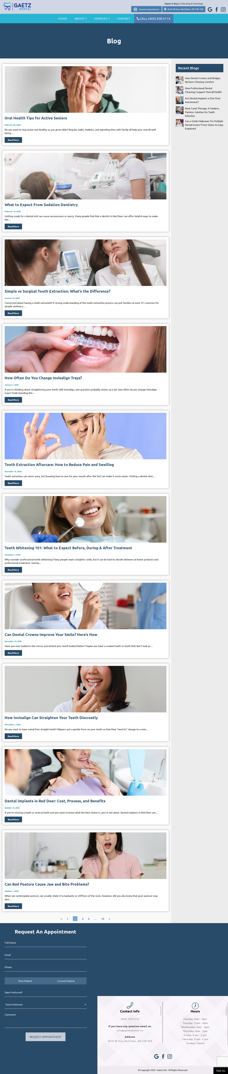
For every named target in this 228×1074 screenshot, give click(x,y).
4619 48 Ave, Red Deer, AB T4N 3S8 (185, 9)
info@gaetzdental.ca (130, 1030)
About (80, 18)
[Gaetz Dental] (17, 6)
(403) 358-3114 (130, 1019)
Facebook (216, 7)
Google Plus (210, 7)
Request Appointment (149, 9)
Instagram (223, 7)
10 (102, 918)
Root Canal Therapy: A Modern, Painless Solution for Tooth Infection (202, 112)
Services (100, 18)
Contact (123, 18)
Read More (13, 139)
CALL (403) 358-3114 (155, 18)
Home (62, 18)
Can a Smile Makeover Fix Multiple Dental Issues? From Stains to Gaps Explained (204, 124)
